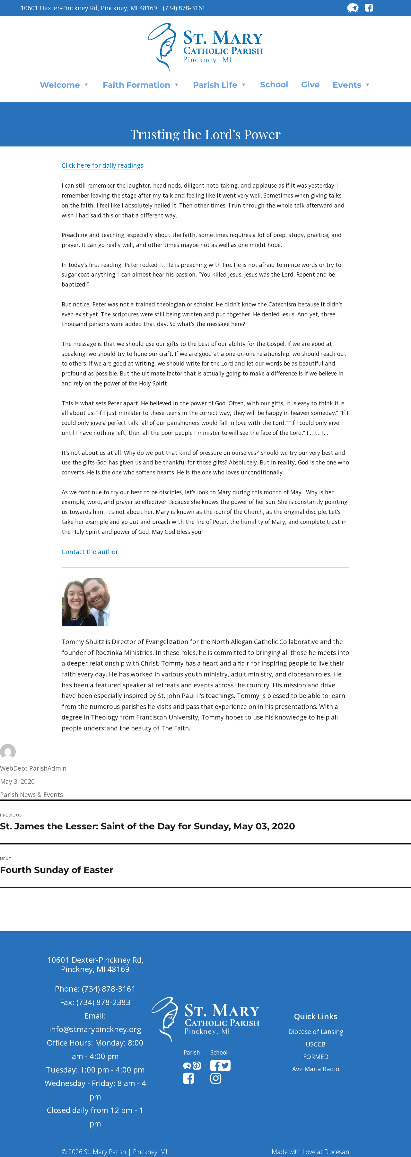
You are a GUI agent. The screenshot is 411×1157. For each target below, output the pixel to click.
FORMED (315, 1056)
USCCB (316, 1044)
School (274, 84)
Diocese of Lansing (315, 1031)
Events (347, 85)
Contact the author (90, 551)
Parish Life (215, 85)
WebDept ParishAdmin (33, 768)
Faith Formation (136, 85)
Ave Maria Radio (315, 1068)
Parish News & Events (31, 794)
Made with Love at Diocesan (310, 1151)
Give (310, 84)
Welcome (60, 85)
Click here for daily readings (102, 165)
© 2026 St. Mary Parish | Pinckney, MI (114, 1151)
